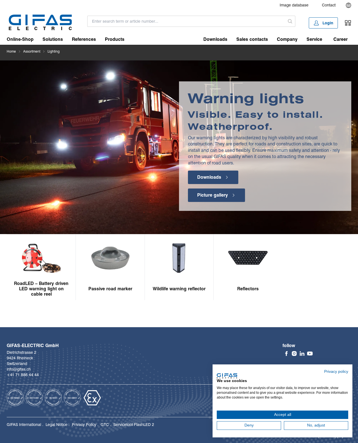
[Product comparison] (348, 23)
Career (340, 39)
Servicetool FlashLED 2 (133, 424)
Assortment (31, 51)
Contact (329, 5)
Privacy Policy (84, 424)
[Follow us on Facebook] (286, 353)
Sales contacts (252, 39)
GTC (105, 424)
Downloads (215, 39)
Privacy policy (336, 371)
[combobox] (186, 21)
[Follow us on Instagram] (294, 353)
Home (11, 51)
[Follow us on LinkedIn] (302, 353)
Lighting (54, 51)
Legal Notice (56, 424)
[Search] (290, 21)
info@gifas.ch (19, 369)
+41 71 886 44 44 (23, 375)
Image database (294, 5)
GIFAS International (24, 424)
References (84, 39)
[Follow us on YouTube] (310, 353)
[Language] (348, 5)
